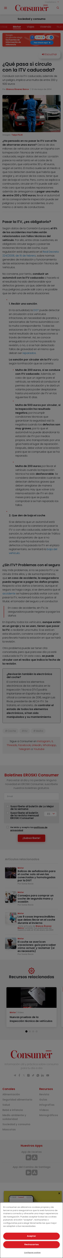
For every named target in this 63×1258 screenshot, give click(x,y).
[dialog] (31, 1230)
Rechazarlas (31, 1244)
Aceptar (31, 1236)
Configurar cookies (32, 1253)
